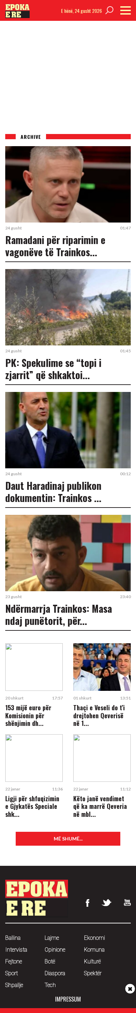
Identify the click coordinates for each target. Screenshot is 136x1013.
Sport (11, 973)
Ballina (13, 938)
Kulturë (92, 961)
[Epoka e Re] (17, 15)
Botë (50, 961)
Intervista (16, 949)
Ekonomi (94, 938)
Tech (50, 985)
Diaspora (55, 973)
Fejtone (13, 961)
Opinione (55, 949)
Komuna (94, 949)
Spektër (92, 973)
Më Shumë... (68, 839)
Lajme (52, 938)
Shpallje (14, 985)
